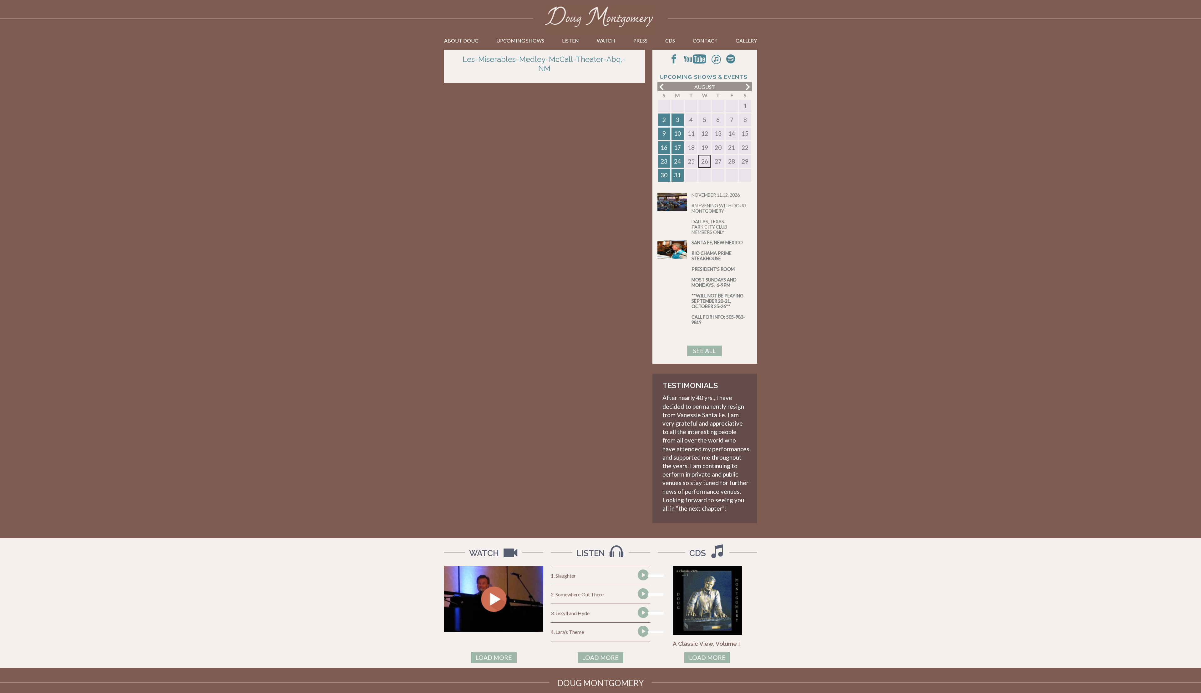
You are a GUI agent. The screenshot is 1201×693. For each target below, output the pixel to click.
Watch (606, 40)
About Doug (461, 40)
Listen (570, 40)
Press (640, 40)
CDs (670, 40)
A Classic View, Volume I (706, 643)
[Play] (643, 587)
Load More (493, 657)
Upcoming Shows (520, 40)
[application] (642, 575)
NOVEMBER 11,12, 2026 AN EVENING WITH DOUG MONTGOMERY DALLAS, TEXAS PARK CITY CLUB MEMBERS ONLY (719, 213)
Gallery (746, 40)
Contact (705, 40)
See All (704, 350)
